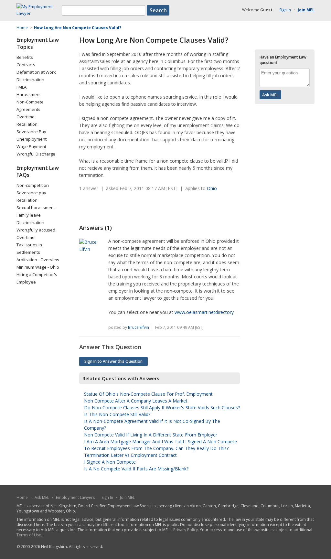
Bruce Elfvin (138, 327)
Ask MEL (42, 497)
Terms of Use (28, 535)
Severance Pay (31, 131)
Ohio (212, 188)
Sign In (285, 10)
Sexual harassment (35, 207)
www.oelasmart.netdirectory (204, 312)
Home (22, 497)
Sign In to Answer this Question (113, 361)
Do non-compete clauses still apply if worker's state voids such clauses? (162, 407)
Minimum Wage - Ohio (37, 267)
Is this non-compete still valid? (117, 414)
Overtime (25, 117)
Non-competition (32, 185)
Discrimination (30, 79)
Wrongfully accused (35, 230)
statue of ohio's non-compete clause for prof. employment (148, 394)
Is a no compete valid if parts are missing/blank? (136, 469)
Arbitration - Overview (37, 260)
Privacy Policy (185, 529)
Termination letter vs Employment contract (130, 455)
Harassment (28, 94)
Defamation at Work (36, 72)
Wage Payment (31, 146)
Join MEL (127, 497)
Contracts (25, 65)
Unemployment (31, 139)
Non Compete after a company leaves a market (135, 401)
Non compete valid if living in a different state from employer (150, 435)
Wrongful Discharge (35, 154)
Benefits (24, 57)
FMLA (21, 87)
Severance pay (31, 193)
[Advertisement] (154, 208)
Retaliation (26, 124)
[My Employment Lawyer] (39, 13)
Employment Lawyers (75, 497)
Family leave (28, 215)
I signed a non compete (110, 462)
